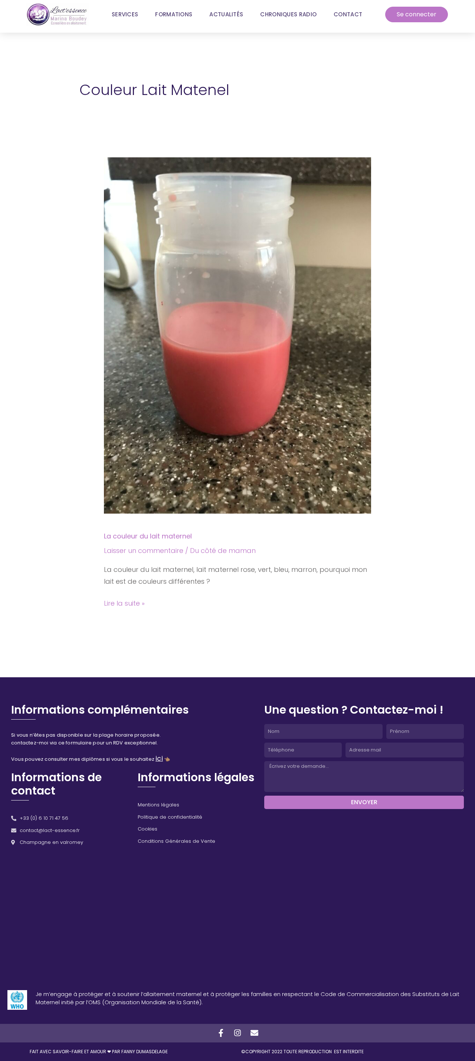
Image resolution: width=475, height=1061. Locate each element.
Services (125, 14)
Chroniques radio (288, 14)
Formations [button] (173, 14)
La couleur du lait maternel (148, 536)
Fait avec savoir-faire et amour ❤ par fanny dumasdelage (99, 1051)
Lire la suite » (124, 602)
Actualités (226, 14)
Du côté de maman (223, 550)
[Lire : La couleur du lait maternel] (237, 335)
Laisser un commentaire (143, 550)
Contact (348, 14)
